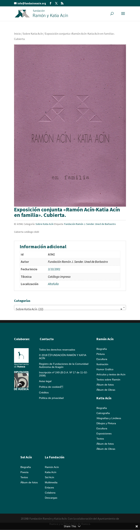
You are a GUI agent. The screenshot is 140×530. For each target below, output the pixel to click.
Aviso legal (45, 381)
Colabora (50, 492)
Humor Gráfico (104, 369)
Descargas (51, 497)
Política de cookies (51, 386)
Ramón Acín (52, 467)
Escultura (101, 359)
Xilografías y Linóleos (108, 418)
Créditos (44, 392)
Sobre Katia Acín (33, 33)
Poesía (24, 472)
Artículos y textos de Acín (110, 374)
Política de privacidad (51, 397)
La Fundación (54, 457)
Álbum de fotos (105, 384)
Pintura (100, 354)
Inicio (17, 33)
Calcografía (103, 413)
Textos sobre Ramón (108, 379)
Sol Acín (49, 477)
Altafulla (53, 284)
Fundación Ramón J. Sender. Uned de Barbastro (90, 224)
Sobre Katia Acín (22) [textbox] (69, 309)
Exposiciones (104, 433)
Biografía (101, 348)
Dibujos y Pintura (106, 423)
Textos (100, 438)
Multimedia (51, 482)
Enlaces (49, 487)
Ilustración (102, 364)
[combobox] (70, 307)
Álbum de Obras (105, 389)
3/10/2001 (54, 269)
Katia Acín (103, 398)
